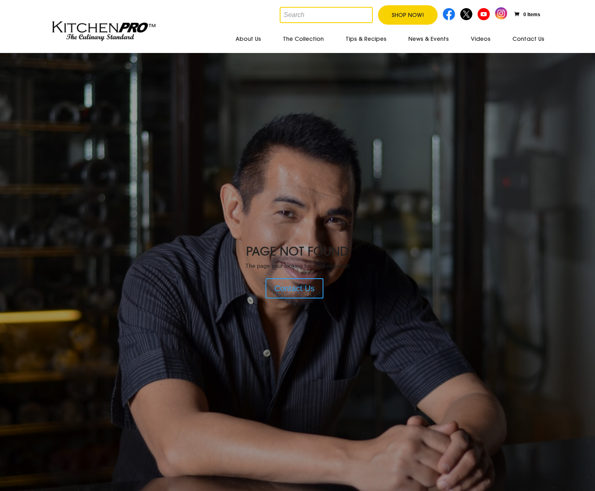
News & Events (428, 38)
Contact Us (528, 38)
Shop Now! (408, 15)
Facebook (449, 13)
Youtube (485, 13)
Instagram (501, 12)
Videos (481, 38)
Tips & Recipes (366, 38)
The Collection (303, 38)
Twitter (467, 13)
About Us (248, 38)
